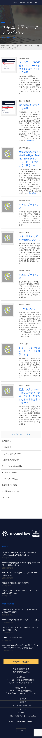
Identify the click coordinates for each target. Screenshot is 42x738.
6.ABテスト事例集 (10, 473)
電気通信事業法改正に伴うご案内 (15, 583)
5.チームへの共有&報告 (12, 466)
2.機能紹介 (6, 447)
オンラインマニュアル (21, 434)
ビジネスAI (14, 2)
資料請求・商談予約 (21, 662)
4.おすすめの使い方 (10, 460)
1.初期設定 (6, 441)
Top (22, 730)
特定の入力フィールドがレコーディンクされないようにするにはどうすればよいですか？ (29, 396)
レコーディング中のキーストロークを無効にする (29, 351)
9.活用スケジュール (10, 491)
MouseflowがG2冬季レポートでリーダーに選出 (20, 620)
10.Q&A (5, 498)
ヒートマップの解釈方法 (12, 638)
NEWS (5, 546)
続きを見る (31, 140)
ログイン (37, 2)
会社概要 (29, 2)
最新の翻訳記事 (8, 604)
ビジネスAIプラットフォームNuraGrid (23, 716)
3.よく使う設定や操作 (11, 454)
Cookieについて (27, 308)
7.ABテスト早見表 (10, 479)
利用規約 (23, 702)
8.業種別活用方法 (9, 485)
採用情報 (22, 2)
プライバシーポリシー (23, 706)
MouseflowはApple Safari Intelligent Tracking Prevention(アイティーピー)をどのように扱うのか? (30, 159)
